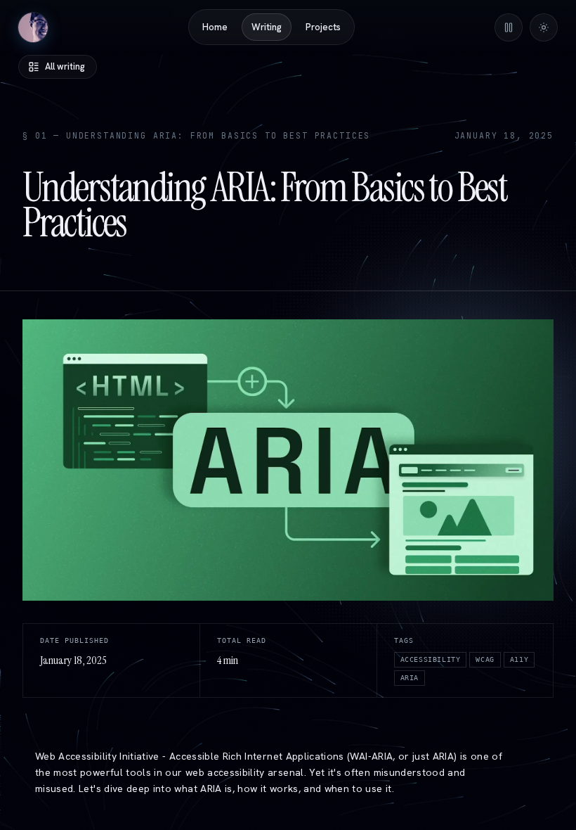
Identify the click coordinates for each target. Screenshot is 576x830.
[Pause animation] (509, 27)
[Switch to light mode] (544, 27)
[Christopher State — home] (33, 27)
